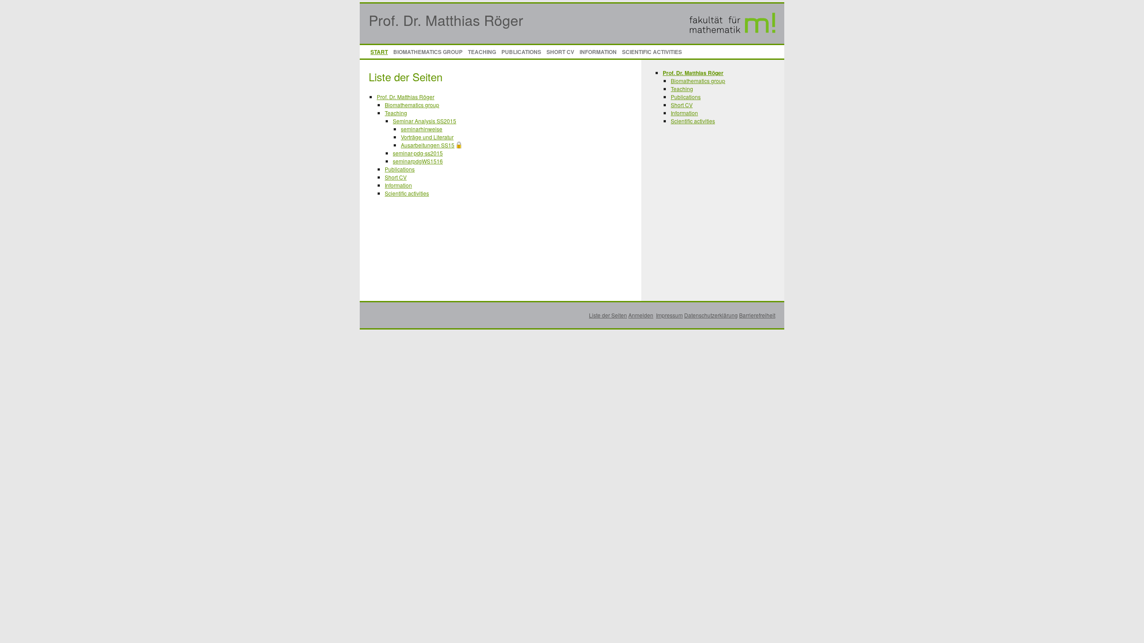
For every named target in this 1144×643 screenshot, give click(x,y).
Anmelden (640, 315)
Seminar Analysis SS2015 (424, 121)
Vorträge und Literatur (427, 137)
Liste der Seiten (608, 315)
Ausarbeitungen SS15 (427, 145)
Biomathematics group (428, 52)
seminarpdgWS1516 (418, 161)
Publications (521, 52)
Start (379, 52)
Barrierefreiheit (757, 315)
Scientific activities (652, 52)
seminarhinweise (421, 129)
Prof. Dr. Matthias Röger (446, 19)
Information (598, 52)
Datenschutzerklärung (711, 315)
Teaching (482, 52)
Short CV (560, 52)
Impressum (669, 315)
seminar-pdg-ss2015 (418, 153)
